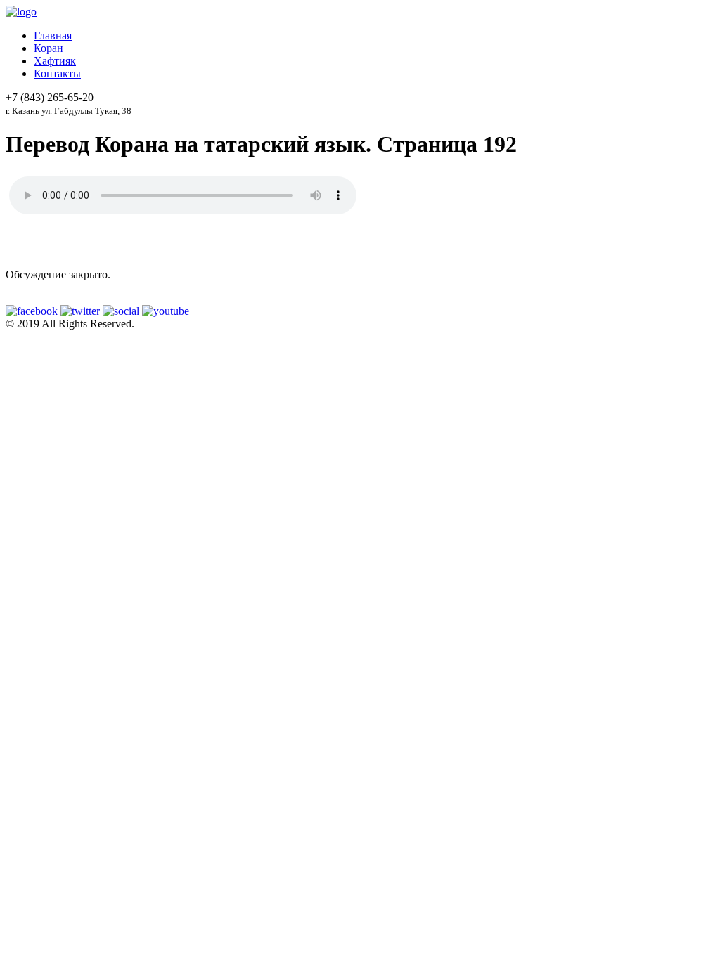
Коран (48, 48)
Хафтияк (55, 61)
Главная (53, 35)
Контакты (57, 73)
